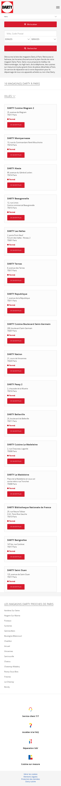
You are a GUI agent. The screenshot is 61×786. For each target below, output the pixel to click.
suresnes (8, 625)
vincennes (8, 651)
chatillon (8, 641)
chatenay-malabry (12, 666)
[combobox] (30, 33)
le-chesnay (9, 682)
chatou (7, 661)
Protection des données (30, 779)
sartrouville (9, 656)
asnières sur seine (12, 610)
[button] (58, 7)
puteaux (7, 620)
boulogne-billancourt (13, 636)
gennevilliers (9, 631)
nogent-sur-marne (12, 615)
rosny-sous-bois (11, 671)
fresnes (7, 676)
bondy (7, 687)
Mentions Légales (30, 777)
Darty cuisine (30, 781)
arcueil (7, 646)
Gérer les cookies (30, 774)
